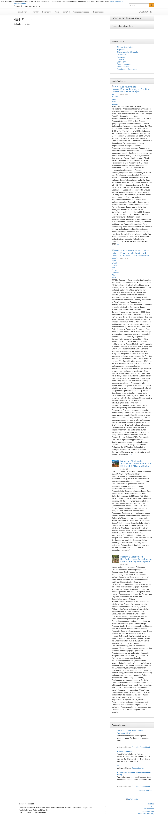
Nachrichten (22, 12)
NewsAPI (66, 12)
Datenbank (46, 12)
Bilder (56, 12)
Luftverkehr (121, 62)
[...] (118, 244)
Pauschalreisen (123, 66)
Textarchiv (35, 12)
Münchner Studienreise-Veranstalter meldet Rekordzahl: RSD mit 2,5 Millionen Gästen (136, 463)
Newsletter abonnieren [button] (123, 26)
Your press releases (81, 12)
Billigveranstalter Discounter (127, 52)
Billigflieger (121, 49)
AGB (152, 806)
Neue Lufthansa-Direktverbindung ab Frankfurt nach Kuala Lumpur (135, 89)
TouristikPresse (20, 3)
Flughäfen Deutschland (141, 747)
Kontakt (151, 803)
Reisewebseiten (138, 768)
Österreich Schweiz (124, 64)
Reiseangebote (98, 12)
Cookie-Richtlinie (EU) (145, 813)
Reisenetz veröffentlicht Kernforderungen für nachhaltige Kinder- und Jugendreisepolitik (136, 559)
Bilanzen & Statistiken (125, 47)
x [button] (122, 1)
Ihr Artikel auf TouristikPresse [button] (126, 17)
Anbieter (145, 790)
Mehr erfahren (115, 1)
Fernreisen (121, 57)
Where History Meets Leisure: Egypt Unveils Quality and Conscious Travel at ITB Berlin (135, 253)
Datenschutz (149, 808)
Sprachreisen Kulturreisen (127, 69)
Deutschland (121, 54)
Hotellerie (120, 59)
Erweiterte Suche (145, 12)
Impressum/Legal (147, 811)
